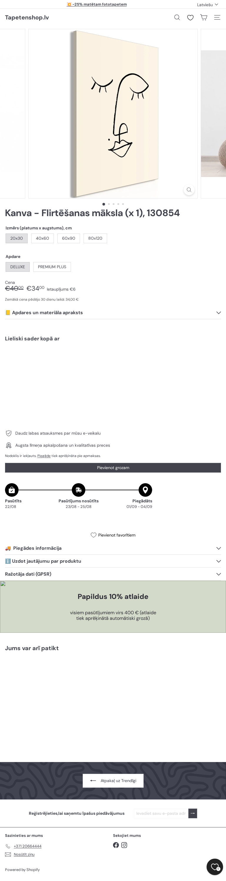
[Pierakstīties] (192, 813)
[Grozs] (203, 17)
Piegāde (44, 455)
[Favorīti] (190, 17)
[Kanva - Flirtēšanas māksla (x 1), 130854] (113, 366)
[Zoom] (189, 189)
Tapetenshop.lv (27, 17)
